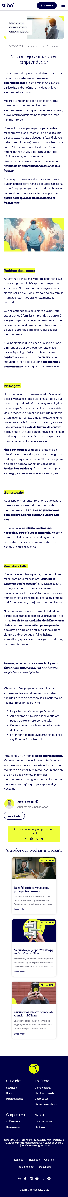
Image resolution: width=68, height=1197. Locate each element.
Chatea (48, 5)
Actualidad (53, 46)
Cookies (49, 1159)
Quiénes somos (14, 1121)
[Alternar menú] (62, 5)
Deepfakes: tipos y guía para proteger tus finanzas (31, 889)
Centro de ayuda (43, 1121)
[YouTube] (37, 1178)
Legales (18, 1159)
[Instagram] (19, 1178)
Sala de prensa (13, 1126)
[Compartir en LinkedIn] (42, 838)
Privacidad (34, 1159)
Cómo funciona (43, 1087)
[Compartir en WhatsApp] (26, 838)
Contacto (40, 1126)
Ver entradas (14, 815)
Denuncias (45, 1166)
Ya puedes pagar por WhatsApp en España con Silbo (34, 951)
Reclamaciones (26, 1166)
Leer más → (21, 909)
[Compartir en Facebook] (31, 838)
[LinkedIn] (36, 801)
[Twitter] (43, 1178)
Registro (10, 1093)
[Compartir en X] (36, 838)
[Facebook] (49, 1178)
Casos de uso (41, 1098)
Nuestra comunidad (45, 1093)
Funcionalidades (14, 1098)
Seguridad (11, 1087)
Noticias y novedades (45, 1104)
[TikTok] (25, 1178)
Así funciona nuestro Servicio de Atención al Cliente (33, 1013)
